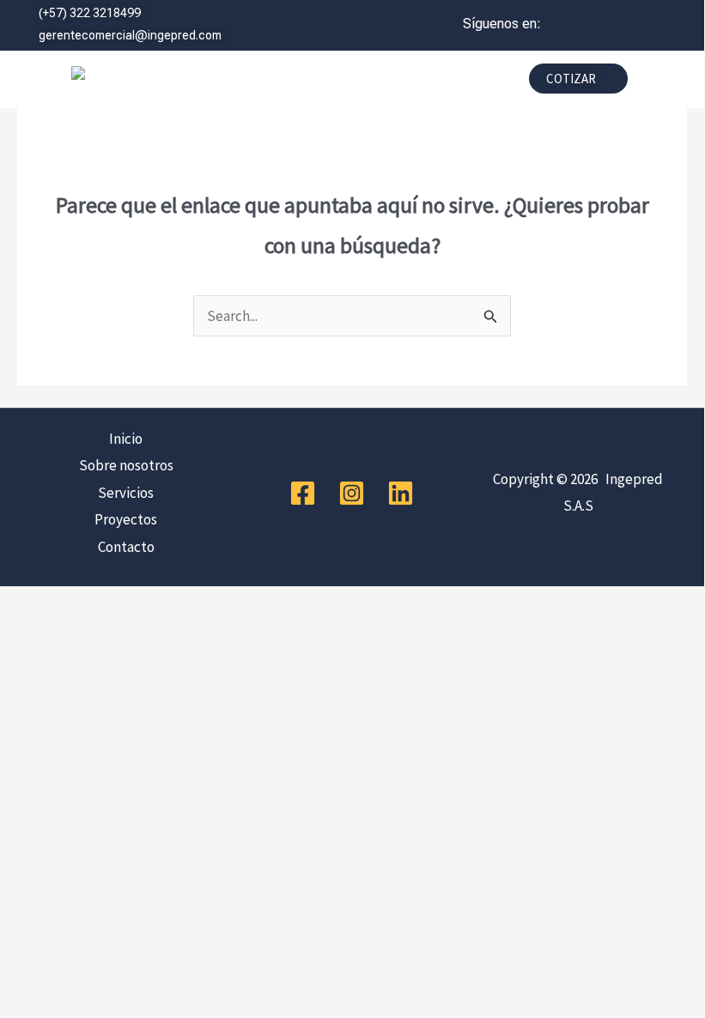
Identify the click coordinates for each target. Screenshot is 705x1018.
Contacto (126, 546)
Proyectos (125, 519)
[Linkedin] (400, 493)
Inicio (126, 438)
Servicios (126, 492)
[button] (360, 83)
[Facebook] (302, 493)
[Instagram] (351, 493)
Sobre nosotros (126, 465)
